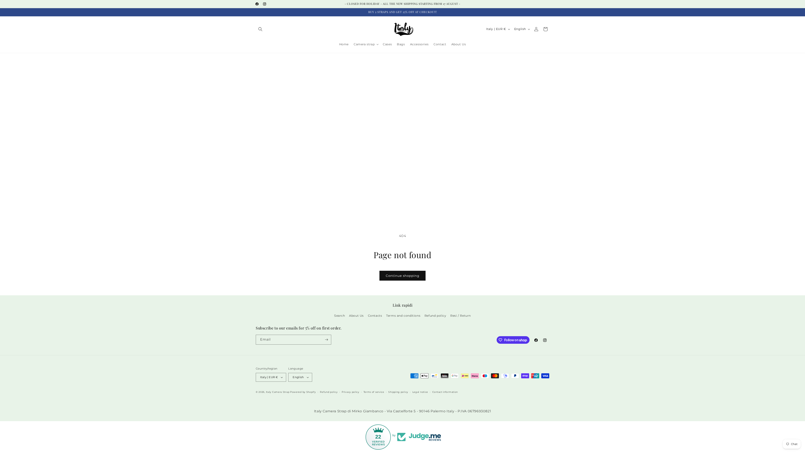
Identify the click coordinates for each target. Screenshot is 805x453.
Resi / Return (460, 316)
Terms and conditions (403, 316)
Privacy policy (350, 392)
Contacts (375, 316)
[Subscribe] (326, 340)
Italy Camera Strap (278, 392)
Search (339, 316)
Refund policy (435, 316)
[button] (260, 29)
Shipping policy (398, 392)
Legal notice (420, 392)
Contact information (445, 392)
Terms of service (374, 392)
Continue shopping (402, 276)
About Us (356, 316)
